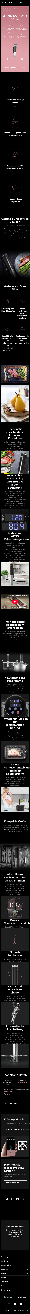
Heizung (4, 1257)
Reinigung (5, 1269)
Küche (3, 1278)
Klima (3, 1273)
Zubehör (4, 1282)
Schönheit (5, 1261)
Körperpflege (6, 1265)
